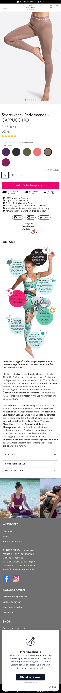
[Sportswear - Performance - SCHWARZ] (16, 152)
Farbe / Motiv (7, 145)
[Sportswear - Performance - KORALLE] (37, 152)
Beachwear (8, 612)
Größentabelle (53, 170)
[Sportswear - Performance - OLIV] (27, 152)
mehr (41, 668)
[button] (9, 136)
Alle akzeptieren (30, 677)
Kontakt (6, 536)
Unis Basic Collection (13, 606)
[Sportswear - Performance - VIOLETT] (6, 152)
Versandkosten (27, 142)
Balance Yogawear (12, 601)
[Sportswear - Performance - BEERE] (6, 162)
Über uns (7, 531)
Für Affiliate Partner (12, 541)
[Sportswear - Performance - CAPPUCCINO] (48, 152)
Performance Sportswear (15, 596)
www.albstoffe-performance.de (18, 569)
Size (30, 170)
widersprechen (30, 682)
